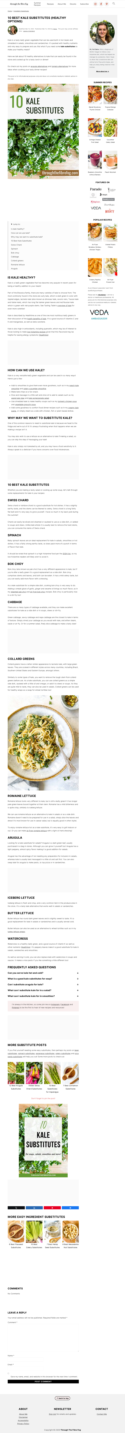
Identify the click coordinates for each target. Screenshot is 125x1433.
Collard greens (17, 261)
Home (10, 11)
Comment (12, 1322)
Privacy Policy (23, 1424)
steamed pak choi (18, 592)
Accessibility (23, 1420)
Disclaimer (23, 1417)
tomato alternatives (60, 66)
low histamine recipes (36, 332)
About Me (62, 4)
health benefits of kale (36, 319)
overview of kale (64, 306)
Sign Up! (52, 1414)
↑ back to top (62, 1398)
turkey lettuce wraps (16, 932)
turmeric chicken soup (67, 401)
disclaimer (102, 295)
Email (11, 1365)
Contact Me (102, 1414)
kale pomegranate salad (39, 398)
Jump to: (16, 224)
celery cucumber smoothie (35, 389)
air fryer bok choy (37, 592)
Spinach (14, 249)
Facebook (65, 1004)
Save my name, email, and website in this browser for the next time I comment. (44, 1377)
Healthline (43, 335)
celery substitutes (63, 1053)
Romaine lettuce (18, 265)
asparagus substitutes (45, 1053)
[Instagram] (95, 4)
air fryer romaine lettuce (37, 831)
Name (11, 1356)
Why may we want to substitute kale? (27, 237)
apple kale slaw (17, 398)
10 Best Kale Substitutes (21, 241)
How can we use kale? (20, 233)
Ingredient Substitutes (21, 11)
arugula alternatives (39, 66)
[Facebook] (101, 4)
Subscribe (84, 4)
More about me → (102, 71)
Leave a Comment (29, 31)
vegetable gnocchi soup (25, 405)
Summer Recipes (37, 4)
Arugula (14, 269)
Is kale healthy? (17, 229)
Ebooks (73, 4)
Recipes (50, 4)
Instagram (55, 1004)
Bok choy (15, 253)
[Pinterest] (106, 4)
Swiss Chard (16, 245)
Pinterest (15, 1008)
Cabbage (15, 257)
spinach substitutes (26, 1053)
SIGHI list (67, 554)
